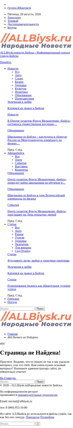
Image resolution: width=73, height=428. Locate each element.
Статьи (11, 224)
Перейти (6, 62)
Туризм (19, 237)
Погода (12, 302)
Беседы (12, 27)
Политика (21, 91)
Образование (23, 95)
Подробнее (47, 417)
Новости (12, 68)
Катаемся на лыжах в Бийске (25, 108)
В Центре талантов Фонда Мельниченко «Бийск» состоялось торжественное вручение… (39, 122)
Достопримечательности (23, 24)
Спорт (19, 78)
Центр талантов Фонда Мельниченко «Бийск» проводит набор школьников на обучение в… (36, 181)
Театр (18, 159)
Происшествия (24, 98)
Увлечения (21, 244)
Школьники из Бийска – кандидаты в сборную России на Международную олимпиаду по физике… (37, 140)
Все (17, 71)
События (20, 163)
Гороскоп (13, 298)
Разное (19, 234)
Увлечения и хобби (19, 101)
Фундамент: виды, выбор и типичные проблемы (38, 260)
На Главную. (8, 378)
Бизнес (19, 81)
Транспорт (14, 17)
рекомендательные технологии (37, 394)
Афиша (15, 153)
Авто (18, 75)
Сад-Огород (22, 250)
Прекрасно (33, 417)
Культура (20, 88)
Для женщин (23, 247)
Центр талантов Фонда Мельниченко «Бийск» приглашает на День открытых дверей (36, 213)
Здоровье (21, 85)
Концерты (21, 169)
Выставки (21, 166)
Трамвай (12, 20)
